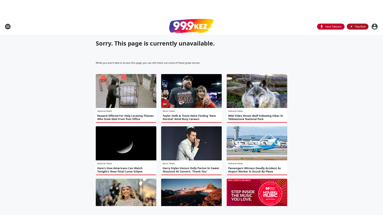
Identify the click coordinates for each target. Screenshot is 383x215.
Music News (169, 111)
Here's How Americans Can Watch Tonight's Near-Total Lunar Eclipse (120, 169)
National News (104, 111)
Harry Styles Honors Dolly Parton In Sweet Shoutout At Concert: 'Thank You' (191, 169)
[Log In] (375, 27)
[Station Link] (191, 26)
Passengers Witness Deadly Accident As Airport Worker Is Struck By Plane (254, 169)
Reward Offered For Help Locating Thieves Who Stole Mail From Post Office (125, 117)
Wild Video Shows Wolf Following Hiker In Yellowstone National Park (255, 117)
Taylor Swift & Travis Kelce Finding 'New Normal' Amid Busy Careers (189, 117)
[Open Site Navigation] (8, 27)
